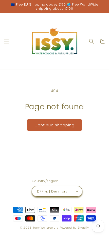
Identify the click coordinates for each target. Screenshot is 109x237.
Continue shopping (54, 125)
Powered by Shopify (74, 228)
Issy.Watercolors (46, 228)
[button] (6, 41)
